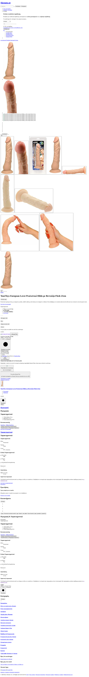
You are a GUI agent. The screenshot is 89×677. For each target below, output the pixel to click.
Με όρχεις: (4, 318)
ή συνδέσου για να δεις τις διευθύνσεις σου (13, 27)
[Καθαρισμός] (14, 6)
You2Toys (3, 425)
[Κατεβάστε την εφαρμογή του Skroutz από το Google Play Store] (9, 670)
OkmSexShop (17, 356)
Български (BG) (10, 35)
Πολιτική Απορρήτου (40, 674)
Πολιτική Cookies (50, 674)
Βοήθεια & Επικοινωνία (7, 634)
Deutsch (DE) (9, 36)
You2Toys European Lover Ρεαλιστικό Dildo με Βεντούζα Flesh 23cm (20, 388)
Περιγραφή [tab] (3, 519)
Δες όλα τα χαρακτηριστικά (7, 483)
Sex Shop (4, 356)
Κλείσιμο (3, 501)
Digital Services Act (68, 674)
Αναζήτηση (18, 6)
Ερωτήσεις (3, 484)
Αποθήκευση (6, 29)
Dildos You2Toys (10, 425)
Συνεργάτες (4, 603)
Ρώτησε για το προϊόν (5, 495)
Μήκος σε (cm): (5, 324)
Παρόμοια (5, 392)
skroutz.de (12, 672)
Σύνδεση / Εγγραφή (7, 10)
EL (4, 30)
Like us (2, 664)
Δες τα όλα (5, 313)
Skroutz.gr (6, 2)
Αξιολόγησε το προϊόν (5, 378)
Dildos (2, 292)
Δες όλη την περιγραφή (6, 304)
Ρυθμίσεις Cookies (59, 674)
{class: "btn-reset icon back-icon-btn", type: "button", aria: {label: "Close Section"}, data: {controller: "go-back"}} (23, 513)
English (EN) (9, 32)
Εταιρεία (3, 645)
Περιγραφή (5, 391)
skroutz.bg (17, 672)
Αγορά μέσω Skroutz (6, 614)
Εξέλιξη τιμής (3, 299)
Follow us (6, 664)
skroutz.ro (7, 672)
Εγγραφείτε (11, 664)
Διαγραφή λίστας (14, 40)
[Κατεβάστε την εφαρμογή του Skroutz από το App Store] (3, 670)
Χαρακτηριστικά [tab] (4, 520)
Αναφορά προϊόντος (5, 379)
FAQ (27, 674)
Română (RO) (9, 34)
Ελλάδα (5, 11)
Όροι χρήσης (32, 674)
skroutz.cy (3, 672)
